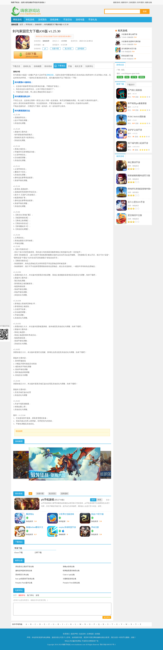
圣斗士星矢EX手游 (136, 202)
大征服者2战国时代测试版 (131, 41)
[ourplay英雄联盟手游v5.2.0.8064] (52, 531)
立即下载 (38, 552)
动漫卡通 (55, 49)
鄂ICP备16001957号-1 (108, 644)
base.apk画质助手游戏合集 (24, 579)
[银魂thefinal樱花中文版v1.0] (19, 531)
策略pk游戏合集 (69, 566)
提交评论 (107, 617)
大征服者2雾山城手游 (129, 34)
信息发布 (82, 634)
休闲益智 (62, 521)
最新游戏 (116, 2)
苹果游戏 (29, 24)
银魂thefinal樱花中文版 (34, 527)
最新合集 (148, 2)
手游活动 (67, 19)
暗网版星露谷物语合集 (71, 571)
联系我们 (66, 634)
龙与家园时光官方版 (128, 49)
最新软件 (124, 2)
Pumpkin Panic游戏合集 (71, 583)
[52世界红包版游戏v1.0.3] (52, 518)
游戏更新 (132, 2)
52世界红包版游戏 (66, 514)
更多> (108, 500)
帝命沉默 (95, 527)
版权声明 (74, 634)
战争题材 (81, 49)
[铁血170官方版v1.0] (85, 518)
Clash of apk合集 (69, 575)
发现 (37, 595)
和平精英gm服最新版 (137, 103)
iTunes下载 (18, 552)
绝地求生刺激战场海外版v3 (139, 189)
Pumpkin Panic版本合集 (23, 583)
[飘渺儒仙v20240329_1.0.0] (19, 518)
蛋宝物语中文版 (135, 215)
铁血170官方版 (97, 514)
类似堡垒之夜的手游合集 (24, 566)
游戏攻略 (54, 19)
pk (45, 49)
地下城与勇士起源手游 (138, 143)
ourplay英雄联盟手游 (67, 527)
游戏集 (97, 634)
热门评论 (30, 595)
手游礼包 (92, 19)
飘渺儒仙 (30, 514)
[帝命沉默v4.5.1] (85, 531)
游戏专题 (80, 19)
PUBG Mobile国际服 (137, 116)
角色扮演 (29, 521)
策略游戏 (50, 75)
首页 (21, 24)
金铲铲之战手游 (135, 130)
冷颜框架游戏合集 (69, 579)
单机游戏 (30, 19)
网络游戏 (17, 19)
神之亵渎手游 (134, 162)
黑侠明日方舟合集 (22, 575)
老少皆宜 (68, 49)
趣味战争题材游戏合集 (23, 571)
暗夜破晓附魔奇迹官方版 (139, 175)
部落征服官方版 (127, 56)
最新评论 (21, 595)
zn (43, 45)
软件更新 (140, 2)
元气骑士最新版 (135, 90)
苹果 (99, 500)
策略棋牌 (38, 24)
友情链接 (90, 634)
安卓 (93, 500)
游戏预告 (42, 19)
